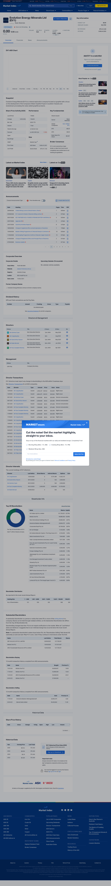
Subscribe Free (79, 454)
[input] (49, 454)
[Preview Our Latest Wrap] (33, 459)
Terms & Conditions (60, 460)
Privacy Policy (71, 460)
